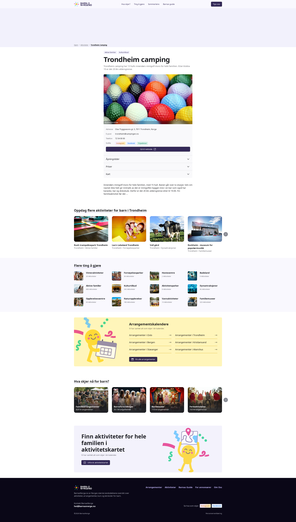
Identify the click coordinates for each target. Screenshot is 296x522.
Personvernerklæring (214, 513)
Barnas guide (169, 4)
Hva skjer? (125, 4)
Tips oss (216, 4)
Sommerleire (153, 4)
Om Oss (218, 487)
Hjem (76, 45)
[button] (225, 234)
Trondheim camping (99, 45)
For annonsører (203, 487)
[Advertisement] (148, 26)
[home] (89, 4)
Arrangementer (154, 487)
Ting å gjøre (139, 4)
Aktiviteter (84, 45)
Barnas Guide (185, 487)
